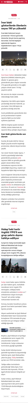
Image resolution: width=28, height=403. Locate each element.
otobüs (8, 185)
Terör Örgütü (14, 396)
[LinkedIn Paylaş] (14, 69)
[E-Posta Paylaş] (25, 69)
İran (2, 75)
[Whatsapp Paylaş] (21, 69)
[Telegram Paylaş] (17, 69)
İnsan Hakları (9, 75)
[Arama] (26, 2)
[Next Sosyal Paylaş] (2, 69)
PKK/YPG (6, 396)
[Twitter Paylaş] (10, 69)
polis (19, 158)
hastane (20, 187)
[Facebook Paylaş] (6, 69)
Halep (14, 358)
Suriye (3, 282)
